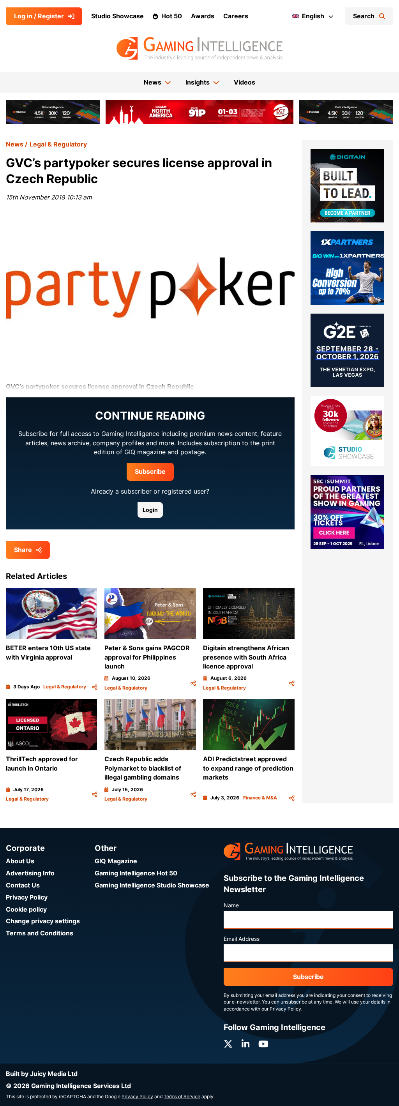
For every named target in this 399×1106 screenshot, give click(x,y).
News (14, 144)
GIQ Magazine (116, 861)
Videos (244, 82)
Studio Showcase (117, 16)
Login (150, 510)
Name (231, 905)
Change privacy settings (43, 921)
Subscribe (150, 471)
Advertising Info (30, 873)
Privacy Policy (27, 897)
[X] (228, 1044)
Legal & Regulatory (58, 144)
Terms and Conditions (39, 933)
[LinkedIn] (245, 1044)
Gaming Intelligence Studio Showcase (152, 885)
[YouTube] (263, 1044)
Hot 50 (171, 16)
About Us (20, 861)
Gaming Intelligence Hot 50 (136, 873)
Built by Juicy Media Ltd (42, 1074)
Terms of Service (182, 1096)
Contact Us (23, 885)
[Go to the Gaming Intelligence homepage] (199, 48)
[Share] (94, 687)
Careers (235, 16)
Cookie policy (26, 909)
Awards (202, 16)
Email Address (242, 939)
